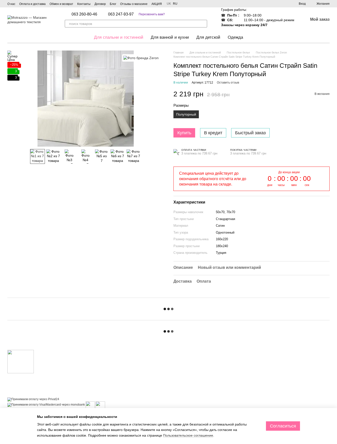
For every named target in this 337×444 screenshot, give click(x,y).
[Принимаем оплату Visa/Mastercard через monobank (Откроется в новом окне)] (46, 404)
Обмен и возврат (61, 4)
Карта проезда (291, 406)
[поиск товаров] (203, 24)
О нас (11, 4)
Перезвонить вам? (152, 14)
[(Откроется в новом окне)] (90, 404)
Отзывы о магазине (134, 4)
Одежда (235, 37)
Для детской (208, 37)
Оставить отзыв (228, 82)
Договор (100, 4)
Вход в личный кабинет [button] (189, 358)
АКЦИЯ (156, 4)
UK (169, 3)
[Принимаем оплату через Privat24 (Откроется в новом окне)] (33, 399)
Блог (113, 4)
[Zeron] (141, 57)
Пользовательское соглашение (188, 435)
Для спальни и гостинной (118, 37)
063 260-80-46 (84, 14)
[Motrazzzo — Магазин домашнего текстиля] (20, 361)
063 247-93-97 (121, 14)
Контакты (84, 4)
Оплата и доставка (32, 4)
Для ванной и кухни (170, 37)
